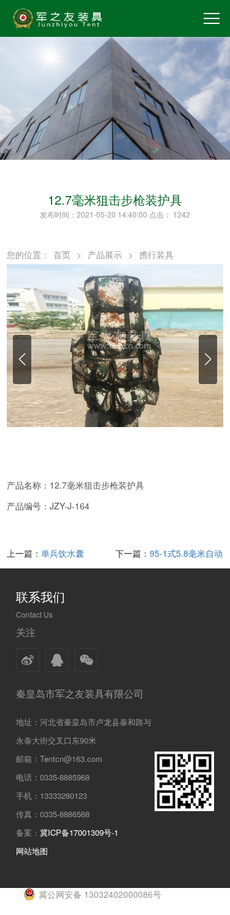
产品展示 (105, 254)
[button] (22, 359)
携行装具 (156, 254)
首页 (62, 254)
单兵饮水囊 (62, 553)
